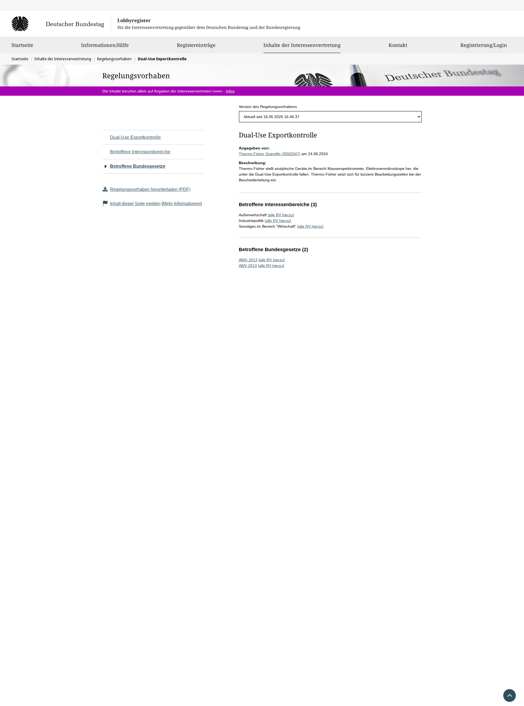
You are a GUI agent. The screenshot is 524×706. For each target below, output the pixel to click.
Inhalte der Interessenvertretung (302, 44)
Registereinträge (196, 45)
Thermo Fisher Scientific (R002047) (269, 154)
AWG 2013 (248, 260)
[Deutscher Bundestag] (61, 23)
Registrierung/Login (483, 45)
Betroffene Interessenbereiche (140, 151)
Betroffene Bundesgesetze (137, 166)
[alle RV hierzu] (281, 215)
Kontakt (398, 45)
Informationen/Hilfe (105, 45)
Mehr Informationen (181, 203)
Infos (230, 91)
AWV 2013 (248, 265)
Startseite (22, 45)
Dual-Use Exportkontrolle (135, 137)
